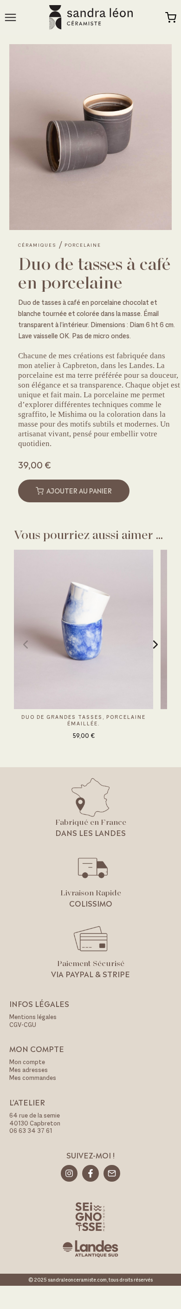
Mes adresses (28, 1070)
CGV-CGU (22, 1025)
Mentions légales (33, 1017)
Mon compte (27, 1062)
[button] (25, 644)
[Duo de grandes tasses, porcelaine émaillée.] (83, 628)
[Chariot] (170, 17)
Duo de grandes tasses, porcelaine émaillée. (83, 720)
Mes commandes (32, 1078)
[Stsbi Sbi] (69, 1173)
